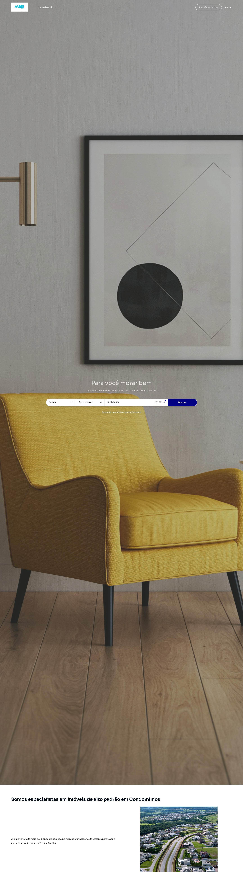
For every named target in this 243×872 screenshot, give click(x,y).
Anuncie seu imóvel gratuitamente (121, 412)
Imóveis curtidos (47, 7)
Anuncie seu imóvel (208, 7)
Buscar (182, 402)
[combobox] (135, 402)
